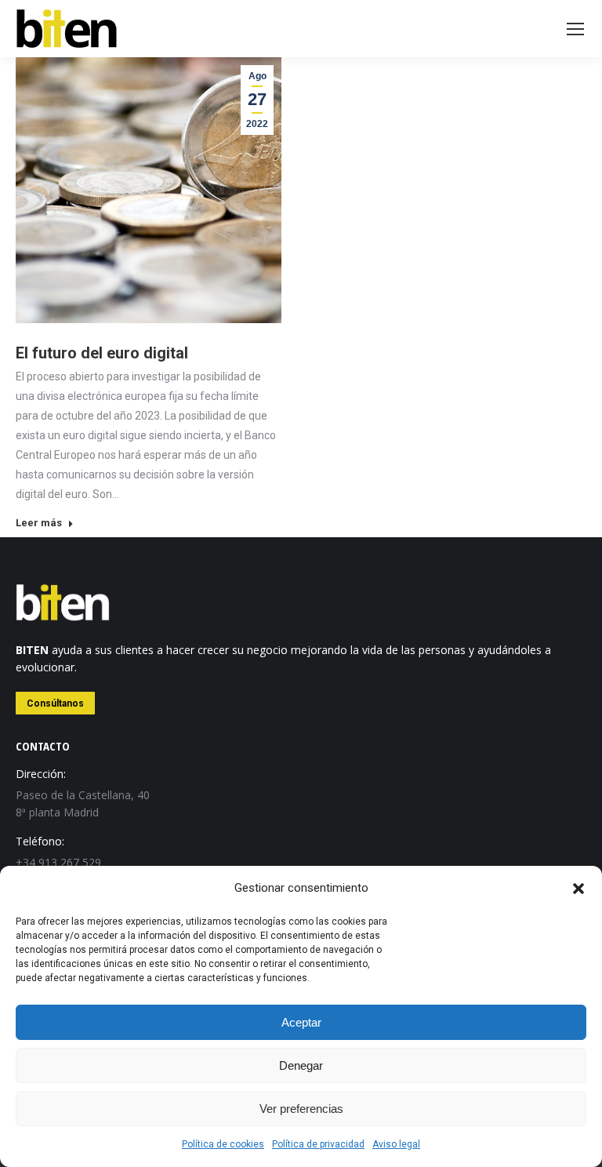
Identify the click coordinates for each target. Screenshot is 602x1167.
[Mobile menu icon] (575, 29)
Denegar (301, 1065)
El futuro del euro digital (102, 353)
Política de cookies (223, 1144)
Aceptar (301, 1022)
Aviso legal (396, 1144)
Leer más (39, 523)
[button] (578, 888)
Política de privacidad (318, 1144)
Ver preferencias (301, 1108)
